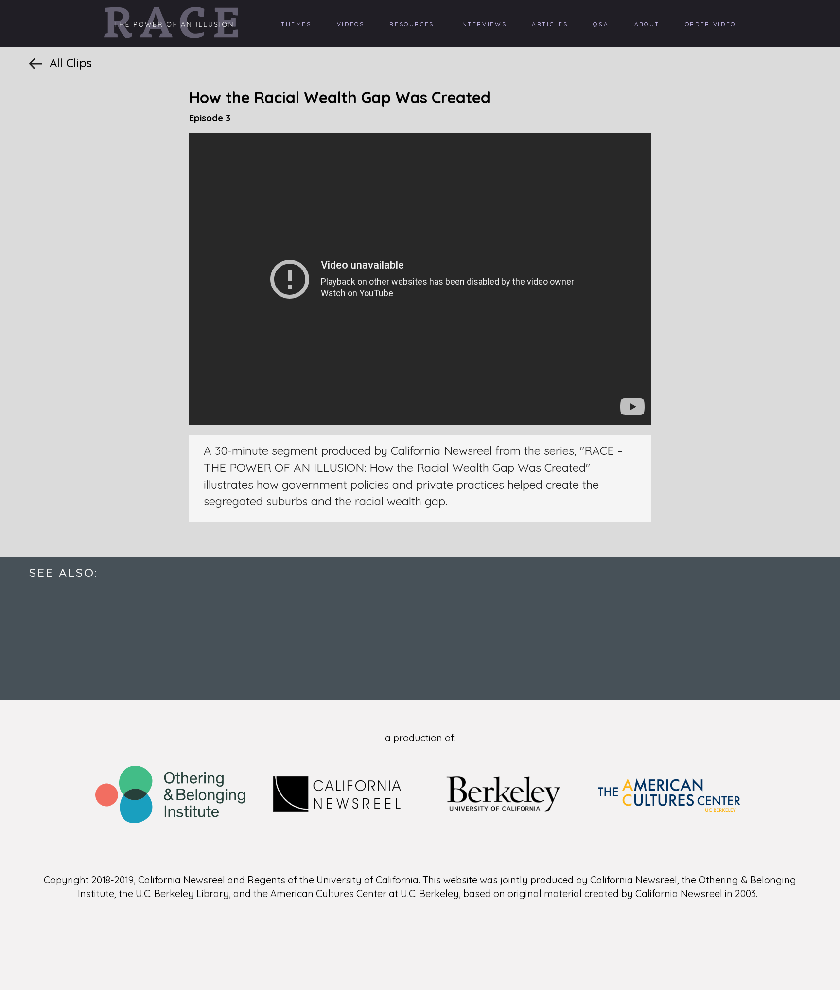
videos (351, 24)
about (647, 24)
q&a (601, 24)
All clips (71, 62)
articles (550, 24)
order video (710, 24)
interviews (483, 24)
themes (296, 24)
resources (411, 24)
